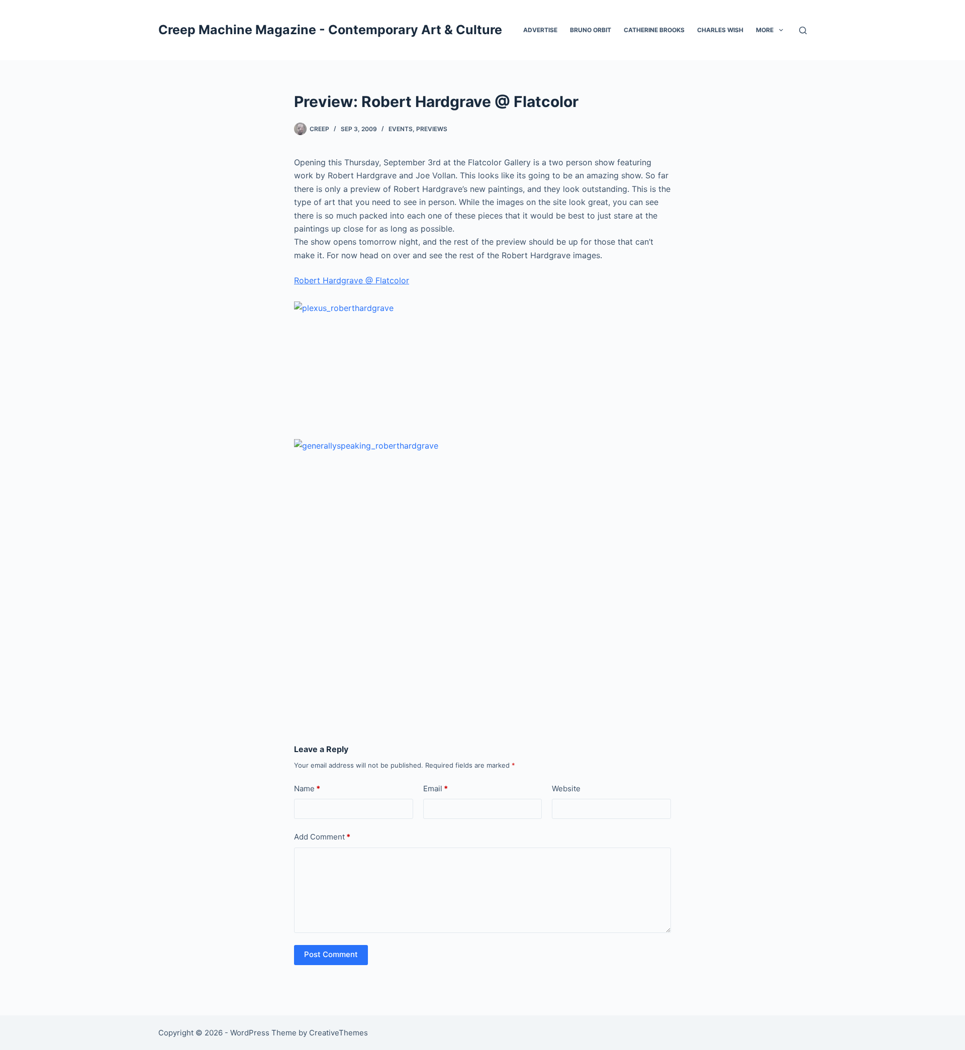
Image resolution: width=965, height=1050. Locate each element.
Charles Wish (720, 30)
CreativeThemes (338, 1032)
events (401, 129)
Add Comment (322, 837)
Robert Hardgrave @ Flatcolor (351, 280)
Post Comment (331, 954)
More (765, 30)
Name (307, 788)
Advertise (540, 30)
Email (435, 788)
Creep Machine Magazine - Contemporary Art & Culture (330, 29)
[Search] (803, 30)
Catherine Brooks (654, 30)
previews (431, 129)
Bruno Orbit (590, 30)
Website (566, 788)
